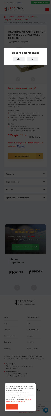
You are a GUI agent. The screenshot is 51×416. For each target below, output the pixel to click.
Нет (32, 59)
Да (18, 59)
